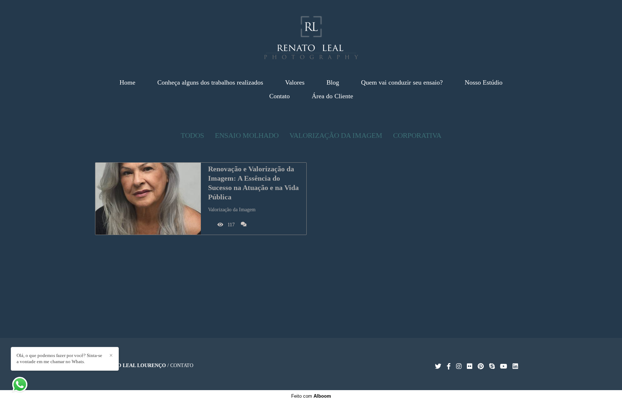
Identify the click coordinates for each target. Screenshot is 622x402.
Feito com (311, 396)
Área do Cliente (332, 96)
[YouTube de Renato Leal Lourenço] (503, 366)
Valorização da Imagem (335, 135)
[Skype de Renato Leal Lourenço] (492, 366)
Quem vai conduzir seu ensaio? (402, 82)
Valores (295, 82)
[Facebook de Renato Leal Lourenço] (449, 366)
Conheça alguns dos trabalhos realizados (210, 82)
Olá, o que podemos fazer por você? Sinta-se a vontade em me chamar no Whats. (59, 358)
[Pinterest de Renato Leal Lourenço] (481, 366)
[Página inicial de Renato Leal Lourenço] (311, 34)
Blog (332, 82)
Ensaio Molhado (247, 135)
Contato (279, 96)
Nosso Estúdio (483, 82)
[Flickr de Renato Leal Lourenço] (469, 366)
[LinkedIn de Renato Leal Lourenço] (515, 366)
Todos (192, 135)
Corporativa (417, 135)
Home (127, 82)
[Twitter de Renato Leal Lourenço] (438, 366)
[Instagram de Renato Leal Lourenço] (458, 366)
